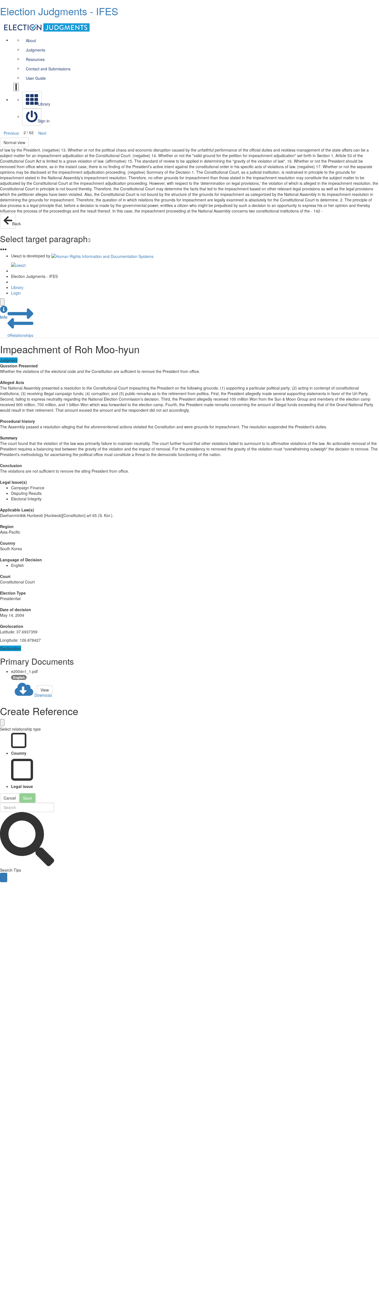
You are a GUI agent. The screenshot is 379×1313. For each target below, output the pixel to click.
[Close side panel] (2, 302)
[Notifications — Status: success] (16, 87)
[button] (3, 313)
